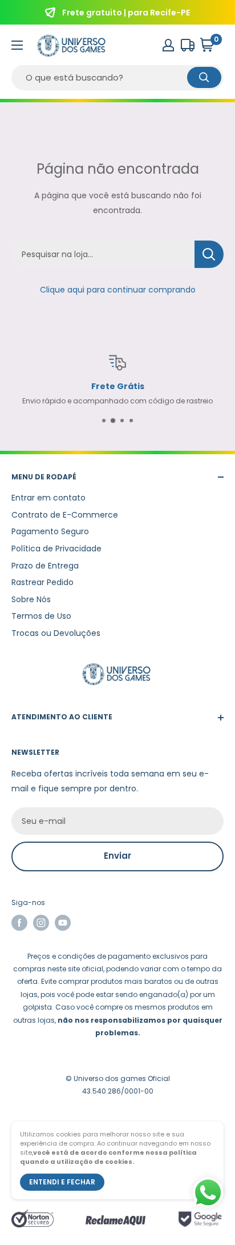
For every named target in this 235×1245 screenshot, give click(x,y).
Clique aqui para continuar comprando (118, 289)
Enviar (117, 856)
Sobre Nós (31, 599)
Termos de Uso (41, 616)
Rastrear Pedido (42, 582)
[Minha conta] (168, 45)
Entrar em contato (48, 497)
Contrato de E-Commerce (64, 515)
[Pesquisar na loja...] (209, 254)
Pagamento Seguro (50, 531)
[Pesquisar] (204, 77)
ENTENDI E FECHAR (62, 1182)
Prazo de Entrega (45, 565)
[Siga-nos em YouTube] (63, 923)
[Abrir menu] (17, 45)
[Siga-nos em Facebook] (19, 923)
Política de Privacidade (56, 548)
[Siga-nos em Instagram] (41, 923)
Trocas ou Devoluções (55, 633)
